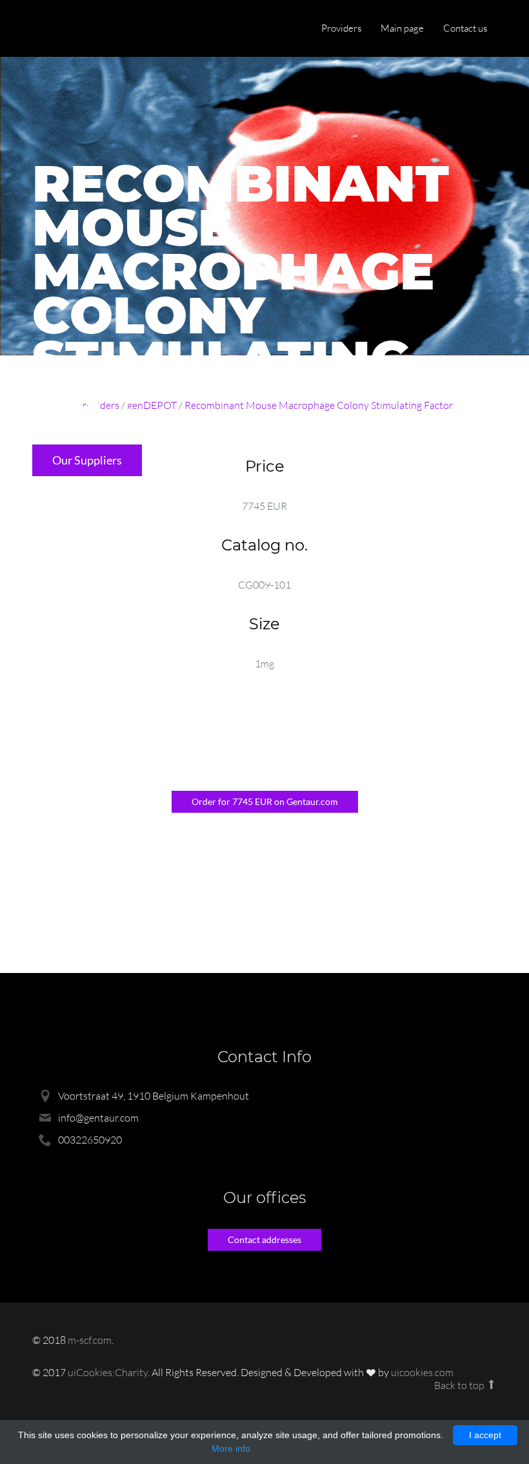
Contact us (465, 28)
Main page (402, 28)
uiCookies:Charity (108, 1372)
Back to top (460, 1385)
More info (231, 1448)
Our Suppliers (87, 460)
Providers (341, 28)
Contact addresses (264, 1239)
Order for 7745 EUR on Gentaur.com (265, 801)
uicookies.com (422, 1372)
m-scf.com (90, 1339)
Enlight (94, 29)
